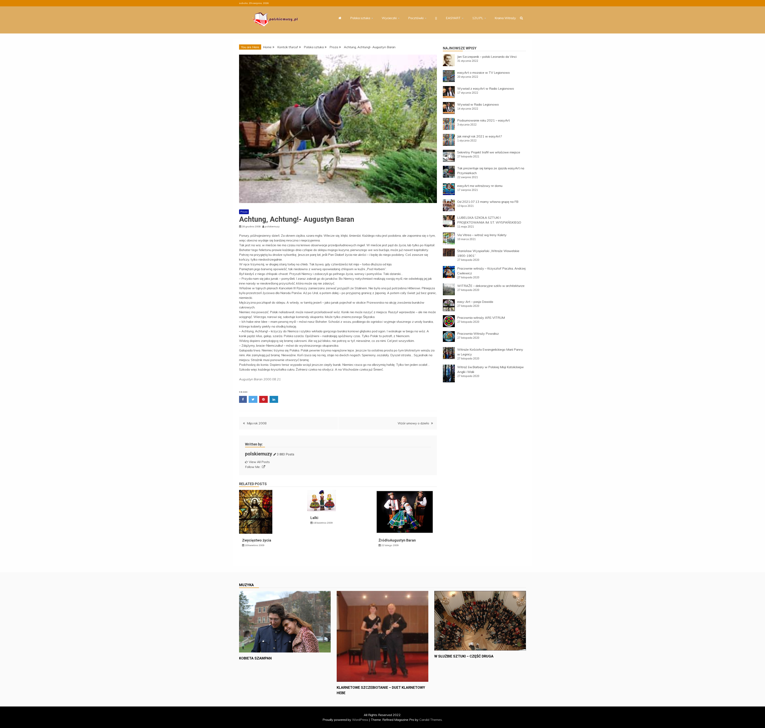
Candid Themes (430, 720)
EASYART (453, 18)
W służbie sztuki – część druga (463, 656)
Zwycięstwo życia (256, 540)
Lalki (314, 518)
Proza (243, 211)
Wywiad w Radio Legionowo (478, 104)
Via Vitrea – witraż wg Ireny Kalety (482, 235)
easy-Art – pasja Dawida (475, 302)
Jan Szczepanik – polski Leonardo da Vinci (487, 57)
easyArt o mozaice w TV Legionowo (483, 73)
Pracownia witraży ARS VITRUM (481, 318)
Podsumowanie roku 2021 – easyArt (483, 120)
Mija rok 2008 (257, 423)
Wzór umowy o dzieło (413, 423)
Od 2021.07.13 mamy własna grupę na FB (487, 202)
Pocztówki (416, 18)
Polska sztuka (360, 18)
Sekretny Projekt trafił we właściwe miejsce (488, 152)
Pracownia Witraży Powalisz (478, 334)
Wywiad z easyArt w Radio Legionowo (485, 88)
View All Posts (259, 462)
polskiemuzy (258, 454)
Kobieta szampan (255, 658)
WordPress (360, 720)
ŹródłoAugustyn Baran (397, 540)
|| (436, 18)
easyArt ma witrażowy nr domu (479, 186)
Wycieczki (389, 18)
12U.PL (477, 18)
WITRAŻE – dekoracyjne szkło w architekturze (491, 286)
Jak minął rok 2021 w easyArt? (479, 136)
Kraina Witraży (505, 18)
